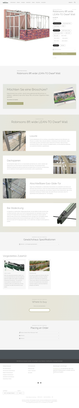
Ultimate (62, 45)
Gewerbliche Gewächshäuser (8, 376)
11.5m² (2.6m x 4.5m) (58, 33)
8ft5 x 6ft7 (68, 33)
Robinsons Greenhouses (32, 397)
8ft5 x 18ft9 (57, 41)
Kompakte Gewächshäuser (8, 374)
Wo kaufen (30, 372)
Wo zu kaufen (64, 53)
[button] (75, 2)
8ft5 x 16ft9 (64, 36)
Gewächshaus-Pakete (7, 378)
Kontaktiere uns (56, 368)
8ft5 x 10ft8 (56, 30)
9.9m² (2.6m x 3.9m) (66, 30)
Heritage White (57, 23)
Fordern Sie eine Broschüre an (15, 103)
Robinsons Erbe (31, 368)
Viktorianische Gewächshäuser (9, 370)
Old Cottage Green (67, 23)
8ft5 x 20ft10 (65, 41)
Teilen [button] (55, 57)
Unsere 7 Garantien (32, 370)
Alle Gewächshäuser (7, 368)
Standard (56, 45)
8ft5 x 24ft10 (57, 38)
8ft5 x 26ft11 (65, 38)
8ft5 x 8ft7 (56, 35)
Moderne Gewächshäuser (8, 372)
